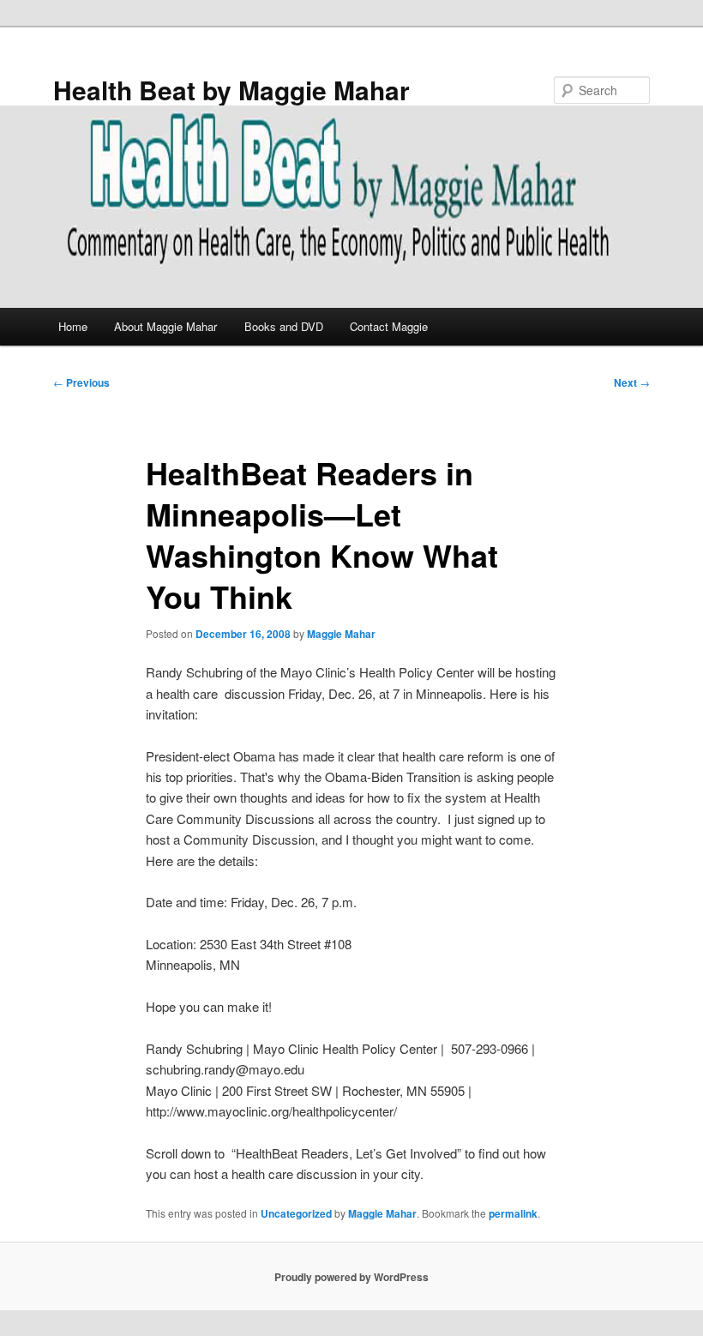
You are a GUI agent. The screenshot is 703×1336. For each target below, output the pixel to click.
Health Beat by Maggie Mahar (231, 89)
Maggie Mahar (341, 633)
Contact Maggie (389, 326)
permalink (513, 1213)
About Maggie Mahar (165, 326)
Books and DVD (283, 326)
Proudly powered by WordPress (351, 1277)
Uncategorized (296, 1213)
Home (72, 326)
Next (632, 382)
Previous (81, 382)
